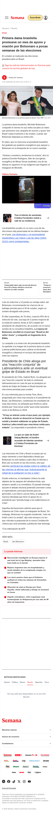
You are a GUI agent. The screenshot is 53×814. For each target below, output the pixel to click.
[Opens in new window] (8, 781)
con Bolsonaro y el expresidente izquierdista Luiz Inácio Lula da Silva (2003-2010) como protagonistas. (24, 238)
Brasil (5, 541)
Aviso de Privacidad (11, 788)
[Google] (3, 781)
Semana (5, 28)
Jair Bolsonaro (18, 541)
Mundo (14, 28)
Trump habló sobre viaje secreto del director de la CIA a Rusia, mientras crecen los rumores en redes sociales (20, 287)
